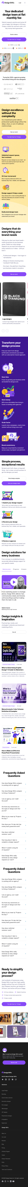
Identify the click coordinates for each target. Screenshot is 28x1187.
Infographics (5, 1119)
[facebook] (3, 1181)
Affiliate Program (6, 1151)
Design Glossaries (6, 1158)
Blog (3, 1144)
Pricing (3, 1147)
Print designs (5, 1105)
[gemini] (3, 1079)
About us (4, 1133)
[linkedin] (11, 1181)
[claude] (12, 1079)
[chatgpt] (6, 1079)
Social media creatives (7, 1097)
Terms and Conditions (7, 1169)
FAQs (3, 1162)
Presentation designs (7, 1115)
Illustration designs (6, 1101)
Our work (4, 1137)
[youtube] (13, 1181)
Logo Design (5, 1090)
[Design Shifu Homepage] (8, 3)
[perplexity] (9, 1079)
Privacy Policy (5, 1166)
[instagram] (5, 1181)
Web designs (5, 1108)
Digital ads (4, 1123)
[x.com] (8, 1181)
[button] (3, 330)
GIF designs (4, 1112)
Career (3, 1155)
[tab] (7, 569)
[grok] (16, 1079)
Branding (4, 1094)
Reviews (4, 1140)
